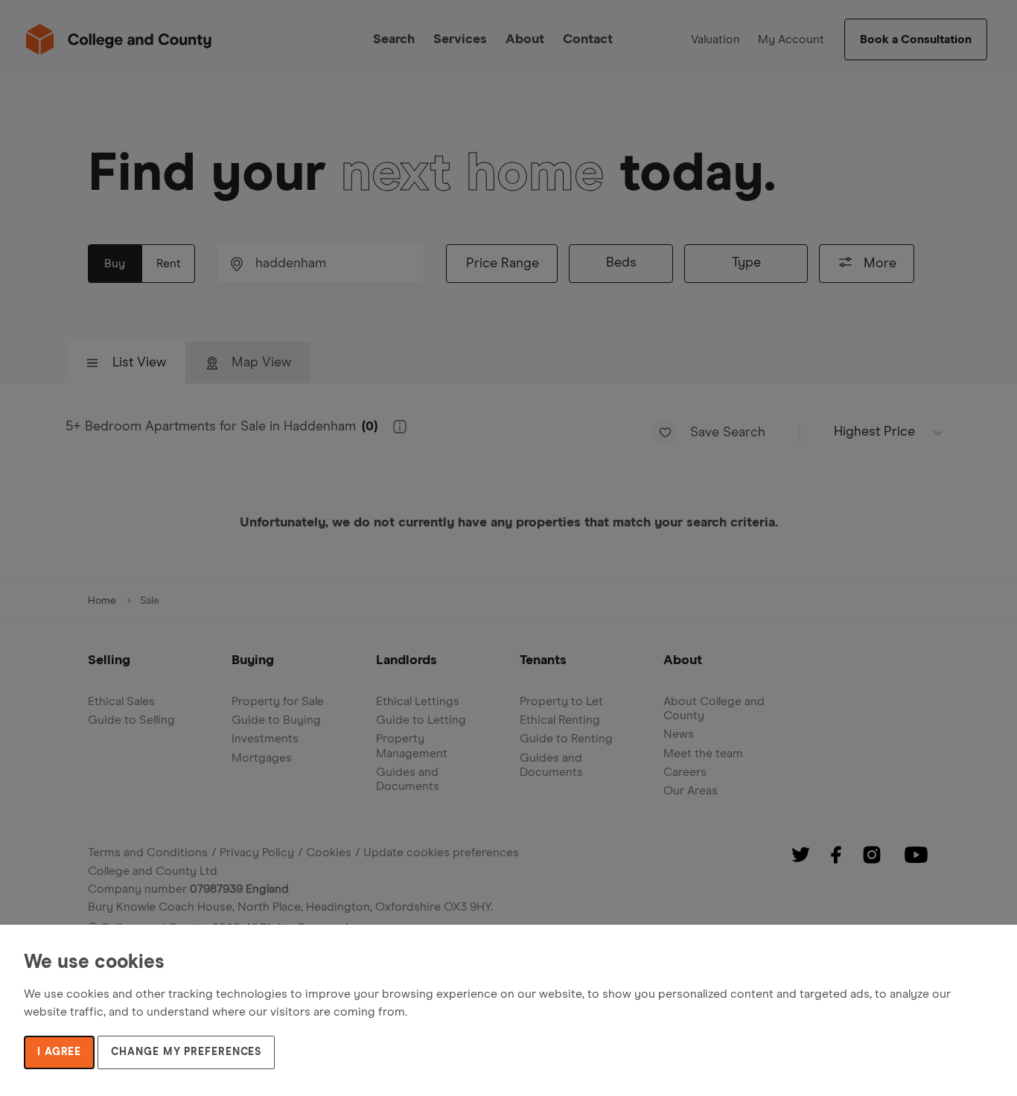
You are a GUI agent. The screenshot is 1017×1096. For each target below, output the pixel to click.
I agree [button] (59, 1052)
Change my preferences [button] (186, 1052)
